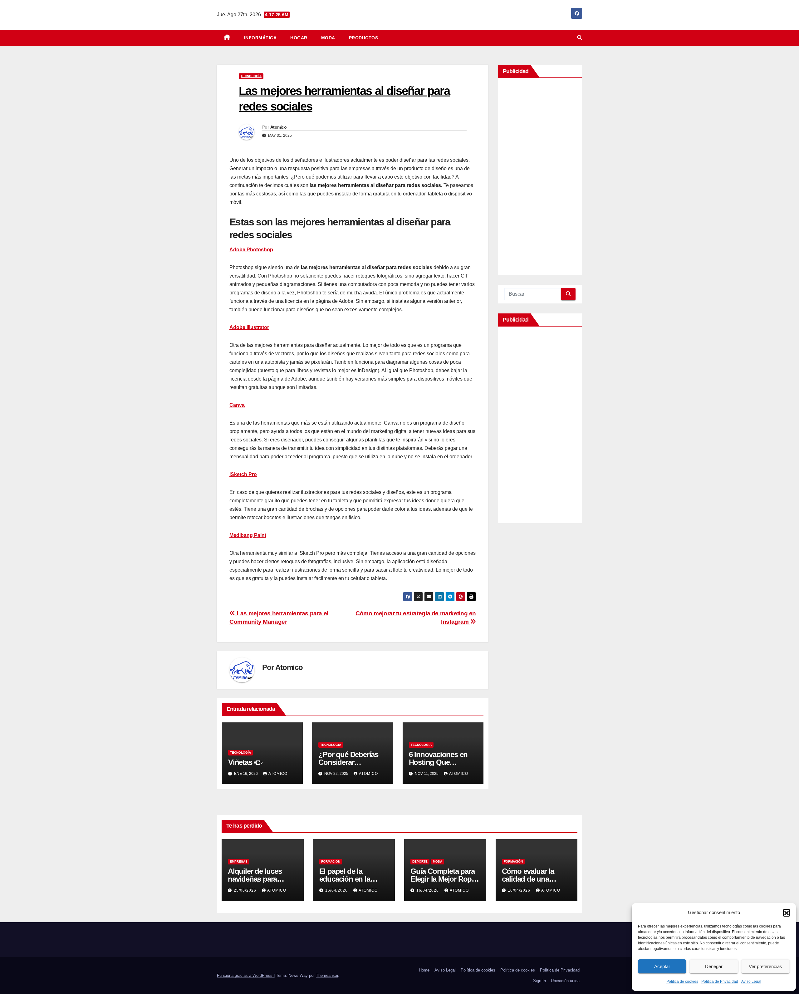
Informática (260, 37)
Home (424, 970)
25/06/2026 (245, 890)
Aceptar (662, 966)
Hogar (298, 37)
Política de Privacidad (719, 981)
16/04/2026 (337, 890)
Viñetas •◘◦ (245, 762)
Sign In (539, 980)
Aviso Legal (751, 981)
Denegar (714, 966)
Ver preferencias (765, 966)
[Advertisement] (540, 178)
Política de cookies (682, 981)
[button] (786, 912)
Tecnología (251, 76)
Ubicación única (565, 980)
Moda (328, 37)
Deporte (420, 861)
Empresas (239, 861)
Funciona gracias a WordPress (245, 975)
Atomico (278, 127)
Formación (330, 861)
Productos (363, 37)
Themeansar (327, 975)
